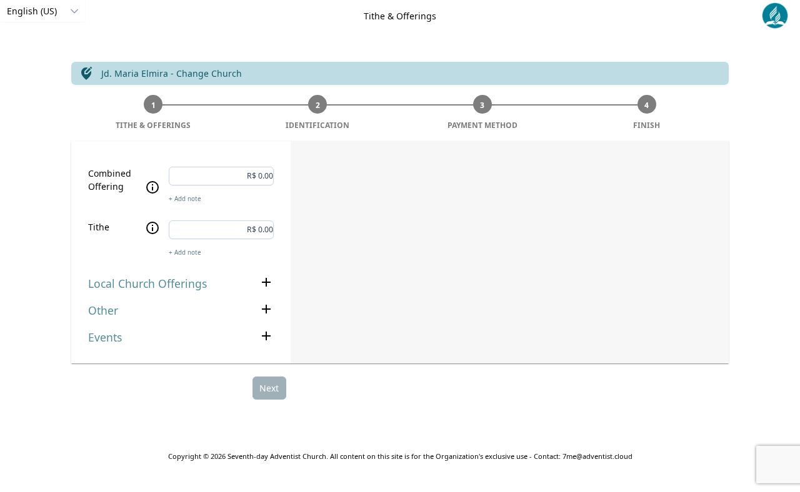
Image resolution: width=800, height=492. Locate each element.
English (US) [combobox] (32, 11)
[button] (74, 11)
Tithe (98, 227)
